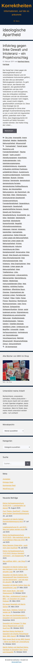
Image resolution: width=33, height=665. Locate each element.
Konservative (20, 252)
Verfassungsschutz (10, 332)
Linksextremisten (9, 275)
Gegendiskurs (24, 203)
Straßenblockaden (9, 321)
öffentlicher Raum (18, 289)
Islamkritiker (7, 232)
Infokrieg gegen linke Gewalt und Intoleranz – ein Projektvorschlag (15, 51)
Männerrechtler (8, 278)
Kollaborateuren (8, 246)
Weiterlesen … (10, 131)
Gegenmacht (7, 206)
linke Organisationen (18, 264)
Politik (17, 298)
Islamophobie (17, 232)
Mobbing (6, 286)
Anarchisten (22, 158)
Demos (5, 189)
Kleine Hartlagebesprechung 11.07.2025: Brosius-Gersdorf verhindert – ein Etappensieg (13, 553)
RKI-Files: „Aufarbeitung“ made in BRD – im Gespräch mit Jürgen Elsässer (15, 598)
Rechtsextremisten (9, 304)
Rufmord (6, 307)
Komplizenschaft (9, 252)
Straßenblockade (18, 318)
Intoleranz (21, 229)
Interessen (6, 229)
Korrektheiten (17, 5)
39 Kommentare (11, 347)
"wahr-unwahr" (14, 155)
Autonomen (25, 175)
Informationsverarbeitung (12, 226)
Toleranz (20, 321)
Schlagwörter (15, 307)
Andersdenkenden (9, 160)
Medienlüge (13, 281)
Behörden (6, 178)
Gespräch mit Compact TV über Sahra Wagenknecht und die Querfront (14, 625)
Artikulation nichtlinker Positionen (15, 169)
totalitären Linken (9, 327)
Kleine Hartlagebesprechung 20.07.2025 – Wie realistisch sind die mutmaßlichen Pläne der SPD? (16, 537)
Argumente (22, 166)
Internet (14, 229)
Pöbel (12, 298)
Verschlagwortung (9, 338)
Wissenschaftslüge (20, 341)
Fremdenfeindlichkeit (10, 203)
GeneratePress (16, 662)
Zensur (5, 344)
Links (16, 272)
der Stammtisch (20, 192)
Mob (24, 284)
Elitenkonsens (21, 195)
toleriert (6, 324)
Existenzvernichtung (10, 201)
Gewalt (25, 209)
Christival (6, 180)
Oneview (6, 292)
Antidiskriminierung (10, 166)
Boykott (13, 178)
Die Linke (8, 138)
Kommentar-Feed (9, 485)
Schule (20, 309)
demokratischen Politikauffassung (15, 186)
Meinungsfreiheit (9, 143)
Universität (14, 329)
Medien (13, 140)
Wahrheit (20, 338)
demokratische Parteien (11, 183)
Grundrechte (21, 215)
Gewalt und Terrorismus (11, 212)
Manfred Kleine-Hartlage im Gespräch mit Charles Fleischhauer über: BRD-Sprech (15, 633)
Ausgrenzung (24, 172)
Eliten (13, 195)
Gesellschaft (17, 206)
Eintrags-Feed (8, 482)
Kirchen (19, 243)
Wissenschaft (21, 143)
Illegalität (18, 223)
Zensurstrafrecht (15, 344)
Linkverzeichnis (21, 275)
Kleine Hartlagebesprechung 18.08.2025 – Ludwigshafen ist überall (14, 505)
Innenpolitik (17, 138)
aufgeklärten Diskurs (10, 172)
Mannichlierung (20, 278)
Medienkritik (21, 140)
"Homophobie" (10, 146)
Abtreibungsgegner (10, 158)
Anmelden (6, 479)
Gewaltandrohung (9, 215)
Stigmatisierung (22, 312)
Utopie (21, 329)
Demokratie (14, 180)
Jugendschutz (8, 235)
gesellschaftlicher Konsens (12, 209)
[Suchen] (27, 463)
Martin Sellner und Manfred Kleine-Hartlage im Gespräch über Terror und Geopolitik (16, 649)
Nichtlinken (7, 289)
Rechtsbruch (22, 301)
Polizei (23, 298)
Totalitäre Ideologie (16, 324)
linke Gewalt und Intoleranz (19, 255)
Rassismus (13, 301)
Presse (5, 301)
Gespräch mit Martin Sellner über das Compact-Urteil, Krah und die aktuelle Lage (15, 569)
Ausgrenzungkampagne (11, 175)
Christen (20, 178)
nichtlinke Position (16, 286)
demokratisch (25, 180)
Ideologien (11, 218)
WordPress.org (8, 489)
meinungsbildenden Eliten (12, 284)
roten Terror (21, 304)
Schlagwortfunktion (10, 309)
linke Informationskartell (11, 258)
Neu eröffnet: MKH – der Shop (14, 561)
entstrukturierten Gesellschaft (14, 198)
